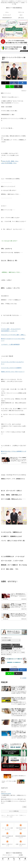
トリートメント (5, 652)
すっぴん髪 (16, 648)
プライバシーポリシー (7, 855)
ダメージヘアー (11, 650)
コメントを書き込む (14, 811)
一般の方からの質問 (18, 646)
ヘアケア (12, 652)
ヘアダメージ (18, 652)
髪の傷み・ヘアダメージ (7, 648)
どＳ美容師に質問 (16, 644)
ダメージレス (18, 650)
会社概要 (21, 855)
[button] (18, 86)
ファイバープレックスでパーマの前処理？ (11, 367)
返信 (25, 806)
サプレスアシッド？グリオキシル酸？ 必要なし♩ (13, 334)
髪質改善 (9, 654)
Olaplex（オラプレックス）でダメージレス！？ (12, 371)
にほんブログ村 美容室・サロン (9, 163)
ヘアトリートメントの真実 (7, 646)
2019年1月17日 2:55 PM (6, 793)
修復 (23, 652)
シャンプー (22, 648)
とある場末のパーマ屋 (7, 644)
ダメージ (4, 650)
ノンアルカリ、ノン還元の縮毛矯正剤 (10, 344)
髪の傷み (4, 654)
